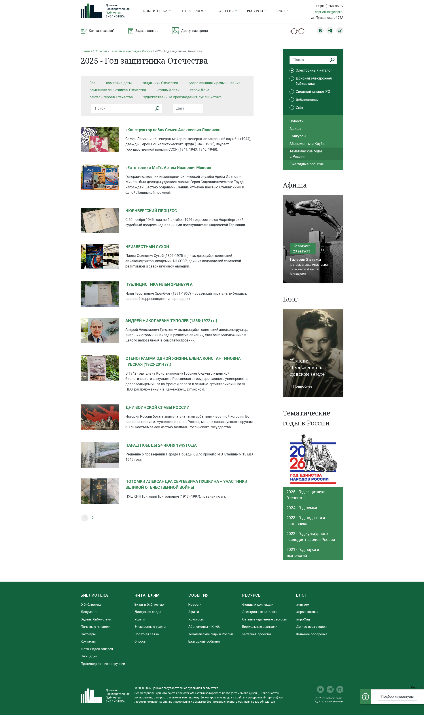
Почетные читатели (95, 627)
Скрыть (416, 687)
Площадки (89, 656)
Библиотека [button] (155, 10)
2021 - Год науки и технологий (302, 552)
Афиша (295, 129)
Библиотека (94, 595)
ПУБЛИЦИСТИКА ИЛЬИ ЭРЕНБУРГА (159, 284)
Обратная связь (146, 634)
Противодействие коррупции (103, 664)
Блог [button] (281, 10)
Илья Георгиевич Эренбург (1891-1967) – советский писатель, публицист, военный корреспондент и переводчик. (186, 296)
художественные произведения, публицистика (182, 97)
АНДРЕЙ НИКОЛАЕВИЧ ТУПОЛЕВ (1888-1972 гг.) (171, 320)
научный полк (168, 90)
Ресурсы (252, 595)
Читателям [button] (191, 10)
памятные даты (119, 83)
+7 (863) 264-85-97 (329, 6)
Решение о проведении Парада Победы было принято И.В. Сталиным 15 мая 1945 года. (189, 457)
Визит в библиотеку (149, 605)
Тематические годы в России (131, 51)
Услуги (139, 619)
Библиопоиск (307, 99)
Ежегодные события (307, 164)
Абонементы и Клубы (308, 144)
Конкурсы (298, 136)
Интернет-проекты (256, 634)
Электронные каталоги (259, 612)
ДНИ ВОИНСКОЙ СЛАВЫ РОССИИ (157, 407)
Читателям (147, 595)
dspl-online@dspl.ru (329, 12)
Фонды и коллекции (257, 605)
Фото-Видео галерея (97, 649)
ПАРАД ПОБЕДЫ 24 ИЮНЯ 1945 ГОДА (161, 445)
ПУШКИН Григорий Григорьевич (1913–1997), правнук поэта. (175, 496)
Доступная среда (147, 612)
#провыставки (307, 612)
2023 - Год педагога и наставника (305, 520)
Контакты (88, 641)
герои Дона (199, 90)
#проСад (303, 619)
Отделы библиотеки (96, 619)
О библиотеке (91, 605)
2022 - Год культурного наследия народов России (310, 536)
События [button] (225, 10)
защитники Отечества (160, 83)
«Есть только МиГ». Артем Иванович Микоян (168, 167)
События (101, 51)
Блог (301, 595)
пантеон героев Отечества (111, 97)
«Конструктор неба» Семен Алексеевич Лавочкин (172, 129)
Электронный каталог (314, 70)
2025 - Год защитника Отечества (305, 494)
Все (92, 83)
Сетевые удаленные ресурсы (264, 619)
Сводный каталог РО (313, 91)
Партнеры (88, 634)
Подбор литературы (397, 696)
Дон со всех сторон (311, 627)
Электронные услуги (150, 627)
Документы (89, 612)
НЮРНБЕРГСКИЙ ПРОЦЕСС (151, 210)
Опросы (140, 641)
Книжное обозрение (311, 634)
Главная (86, 51)
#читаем (302, 605)
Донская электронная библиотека (314, 81)
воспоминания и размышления (214, 83)
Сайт (299, 107)
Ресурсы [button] (255, 10)
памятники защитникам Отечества (117, 90)
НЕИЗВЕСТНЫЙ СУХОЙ (147, 246)
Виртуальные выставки (259, 627)
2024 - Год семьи (301, 507)
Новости (296, 121)
